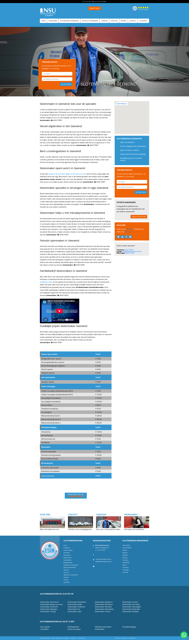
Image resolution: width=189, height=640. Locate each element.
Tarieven (104, 21)
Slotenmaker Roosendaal (104, 609)
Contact (132, 21)
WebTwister (132, 638)
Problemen (53, 21)
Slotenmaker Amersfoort (49, 602)
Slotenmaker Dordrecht (49, 607)
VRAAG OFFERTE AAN (139, 217)
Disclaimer (74, 638)
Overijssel (126, 567)
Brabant (125, 553)
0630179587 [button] (95, 8)
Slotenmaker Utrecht (102, 611)
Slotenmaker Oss (74, 609)
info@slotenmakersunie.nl (132, 251)
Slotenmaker (99, 629)
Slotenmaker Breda (75, 604)
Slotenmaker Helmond (103, 607)
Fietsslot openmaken (90, 21)
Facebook (129, 229)
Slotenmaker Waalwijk (130, 611)
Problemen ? (131, 514)
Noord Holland (127, 548)
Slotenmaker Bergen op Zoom (51, 604)
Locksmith (143, 21)
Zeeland (125, 555)
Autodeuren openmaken (69, 21)
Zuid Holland (126, 545)
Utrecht (125, 550)
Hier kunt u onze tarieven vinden (108, 529)
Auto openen (45, 627)
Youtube (127, 232)
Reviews (123, 21)
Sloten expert (67, 557)
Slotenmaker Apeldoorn (104, 602)
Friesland (125, 572)
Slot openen (67, 555)
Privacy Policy (82, 638)
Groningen (126, 570)
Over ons (114, 21)
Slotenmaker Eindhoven (76, 607)
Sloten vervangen (74, 629)
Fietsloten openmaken (103, 627)
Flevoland (125, 560)
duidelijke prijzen (46, 282)
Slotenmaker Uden (74, 611)
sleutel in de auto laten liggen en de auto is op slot (67, 174)
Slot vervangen (68, 550)
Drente (125, 565)
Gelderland (126, 562)
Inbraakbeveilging (129, 627)
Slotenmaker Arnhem (130, 602)
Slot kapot (66, 553)
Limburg (125, 557)
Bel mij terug (66, 84)
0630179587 (129, 250)
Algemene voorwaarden (70, 575)
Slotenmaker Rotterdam (131, 609)
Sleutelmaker (67, 560)
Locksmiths (44, 629)
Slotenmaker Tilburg (48, 611)
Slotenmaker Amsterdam (77, 602)
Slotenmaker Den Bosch (104, 604)
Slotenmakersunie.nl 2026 (48, 638)
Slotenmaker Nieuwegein (131, 607)
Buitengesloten (68, 562)
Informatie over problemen (134, 529)
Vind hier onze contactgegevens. (80, 529)
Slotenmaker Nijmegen (48, 609)
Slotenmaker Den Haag (130, 604)
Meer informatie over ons (49, 529)
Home (43, 21)
